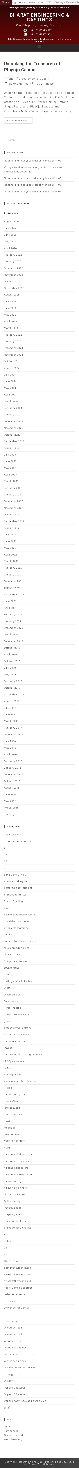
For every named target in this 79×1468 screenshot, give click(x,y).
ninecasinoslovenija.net (18, 1174)
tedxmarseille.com (15, 1294)
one (11, 78)
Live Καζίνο (11, 1101)
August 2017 (12, 701)
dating (8, 974)
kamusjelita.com (14, 1074)
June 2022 (10, 541)
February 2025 (13, 334)
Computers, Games (16, 961)
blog (7, 908)
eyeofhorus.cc (12, 994)
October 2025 (12, 281)
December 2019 (13, 641)
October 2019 (12, 647)
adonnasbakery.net (16, 881)
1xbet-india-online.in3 (17, 841)
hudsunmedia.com (15, 1041)
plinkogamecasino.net (17, 1227)
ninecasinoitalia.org (16, 1167)
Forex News (11, 1001)
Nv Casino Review (15, 1194)
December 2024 (13, 348)
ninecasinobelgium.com (18, 1154)
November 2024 (13, 354)
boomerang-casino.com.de (20, 914)
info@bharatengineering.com (26, 7)
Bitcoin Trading (13, 901)
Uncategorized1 (14, 1334)
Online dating (12, 1201)
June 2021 (10, 601)
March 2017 (11, 721)
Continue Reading (20, 119)
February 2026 (13, 254)
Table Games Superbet (18, 1287)
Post (7, 1234)
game (7, 1021)
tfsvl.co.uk (10, 1301)
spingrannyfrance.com (18, 1267)
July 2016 (10, 741)
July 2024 (10, 374)
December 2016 (13, 734)
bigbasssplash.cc (15, 894)
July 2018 (10, 667)
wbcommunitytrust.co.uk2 (20, 1354)
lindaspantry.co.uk (15, 1094)
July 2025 (10, 301)
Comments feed (13, 1435)
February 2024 (13, 408)
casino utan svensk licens (20, 941)
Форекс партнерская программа (25, 1401)
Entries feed (11, 1431)
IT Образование (14, 1061)
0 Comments (45, 83)
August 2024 (12, 368)
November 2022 (13, 508)
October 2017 (12, 687)
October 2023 (12, 434)
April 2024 (10, 394)
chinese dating (13, 954)
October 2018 (12, 661)
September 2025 (14, 288)
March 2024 (11, 401)
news (7, 1147)
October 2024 (12, 361)
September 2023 (14, 441)
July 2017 (10, 708)
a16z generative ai (15, 874)
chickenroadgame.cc (17, 948)
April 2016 (10, 754)
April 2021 (10, 608)
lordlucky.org (12, 1107)
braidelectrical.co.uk (17, 921)
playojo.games (18, 83)
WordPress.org (13, 1439)
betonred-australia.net (18, 888)
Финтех (8, 1381)
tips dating (11, 1321)
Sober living (11, 1261)
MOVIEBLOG (11, 1134)
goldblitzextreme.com (17, 1034)
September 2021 (14, 594)
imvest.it (9, 1048)
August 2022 (12, 528)
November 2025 (13, 274)
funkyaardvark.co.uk (17, 1014)
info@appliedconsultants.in (56, 7)
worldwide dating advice (19, 1367)
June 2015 (10, 794)
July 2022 (10, 534)
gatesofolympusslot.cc (18, 1028)
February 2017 (13, 727)
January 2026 (12, 261)
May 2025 (10, 314)
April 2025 (10, 321)
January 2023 (12, 494)
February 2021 (13, 614)
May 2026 (10, 241)
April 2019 (10, 654)
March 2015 (11, 807)
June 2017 (10, 714)
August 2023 (12, 448)
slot (6, 1247)
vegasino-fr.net (13, 1341)
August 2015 (12, 787)
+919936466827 (43, 30)
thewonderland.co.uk (17, 1307)
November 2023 (13, 428)
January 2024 (12, 414)
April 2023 (10, 474)
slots (7, 1254)
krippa (8, 1087)
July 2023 (10, 454)
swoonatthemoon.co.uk (18, 1281)
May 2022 (10, 548)
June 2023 (10, 461)
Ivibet (7, 1067)
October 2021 (12, 588)
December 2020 (13, 628)
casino (8, 934)
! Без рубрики (12, 834)
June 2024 (10, 381)
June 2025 (10, 308)
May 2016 (10, 747)
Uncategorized (13, 1327)
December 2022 (13, 501)
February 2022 (13, 567)
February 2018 (13, 681)
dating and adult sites (18, 981)
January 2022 (12, 574)
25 (5, 854)
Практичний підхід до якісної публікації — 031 (33, 160)
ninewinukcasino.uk (16, 1187)
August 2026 (12, 221)
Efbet (7, 987)
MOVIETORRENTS (15, 1141)
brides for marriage (16, 928)
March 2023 (11, 481)
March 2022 (11, 561)
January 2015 (12, 814)
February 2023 (13, 488)
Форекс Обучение (15, 1394)
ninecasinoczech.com (17, 1161)
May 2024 (10, 388)
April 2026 (10, 248)
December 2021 (13, 581)
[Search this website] (39, 140)
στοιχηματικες (13, 1374)
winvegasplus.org (15, 1361)
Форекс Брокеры (14, 1387)
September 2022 (14, 521)
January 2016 (12, 767)
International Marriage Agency (23, 1054)
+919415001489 (43, 34)
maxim (8, 1121)
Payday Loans (13, 1207)
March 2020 (11, 634)
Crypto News (12, 968)
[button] (39, 47)
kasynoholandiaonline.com (20, 1081)
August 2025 (12, 294)
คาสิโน (8, 1407)
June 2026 (10, 234)
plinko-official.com (15, 1221)
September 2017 (14, 694)
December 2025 (13, 268)
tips (6, 1314)
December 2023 (13, 421)
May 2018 (10, 674)
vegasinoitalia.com (16, 1347)
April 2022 (10, 554)
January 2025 (12, 341)
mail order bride (14, 1114)
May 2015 (10, 801)
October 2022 (12, 514)
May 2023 (10, 468)
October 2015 (12, 781)
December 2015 (13, 774)
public (8, 1241)
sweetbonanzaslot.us (17, 1274)
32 (5, 861)
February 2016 (13, 761)
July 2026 (10, 228)
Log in (8, 1426)
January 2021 (12, 621)
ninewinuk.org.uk (14, 1181)
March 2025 (11, 328)
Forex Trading (12, 1007)
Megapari (10, 1127)
